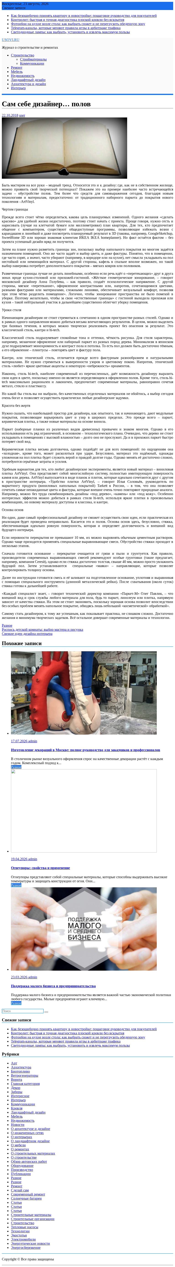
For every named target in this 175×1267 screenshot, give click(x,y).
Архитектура (21, 1067)
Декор (15, 1088)
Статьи (16, 1202)
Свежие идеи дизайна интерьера (27, 634)
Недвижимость (22, 76)
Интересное (20, 1096)
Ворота (16, 1079)
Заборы (16, 1092)
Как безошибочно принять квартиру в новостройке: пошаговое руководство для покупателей (84, 16)
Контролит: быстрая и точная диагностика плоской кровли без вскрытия (67, 20)
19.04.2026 (19, 859)
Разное (7, 625)
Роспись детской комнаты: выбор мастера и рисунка (42, 629)
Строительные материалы (31, 1215)
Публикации (21, 1174)
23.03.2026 (19, 977)
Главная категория (25, 1084)
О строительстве (24, 1157)
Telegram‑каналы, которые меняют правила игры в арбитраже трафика (66, 28)
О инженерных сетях (27, 1133)
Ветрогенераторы (24, 1075)
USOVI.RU (10, 40)
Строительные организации (32, 1219)
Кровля (16, 1108)
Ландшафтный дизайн (28, 80)
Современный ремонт (28, 1194)
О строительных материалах (33, 1153)
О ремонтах (20, 1149)
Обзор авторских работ (29, 1161)
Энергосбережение (26, 1247)
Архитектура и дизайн (28, 84)
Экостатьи (19, 1235)
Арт (14, 1063)
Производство (22, 1170)
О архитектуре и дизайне (30, 1129)
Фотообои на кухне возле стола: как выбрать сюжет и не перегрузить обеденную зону (78, 24)
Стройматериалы (33, 59)
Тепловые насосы (24, 1227)
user (22, 115)
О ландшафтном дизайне (30, 1141)
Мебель (17, 72)
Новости (17, 1125)
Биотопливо (20, 1071)
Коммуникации (32, 63)
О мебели (18, 1145)
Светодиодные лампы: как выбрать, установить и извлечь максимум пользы (70, 32)
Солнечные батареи (26, 1198)
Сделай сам (20, 1190)
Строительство (22, 55)
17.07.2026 (19, 741)
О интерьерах (21, 1137)
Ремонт (16, 67)
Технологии (20, 1231)
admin (32, 741)
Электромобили (23, 1239)
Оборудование (22, 1166)
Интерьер (18, 88)
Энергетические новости (30, 1243)
